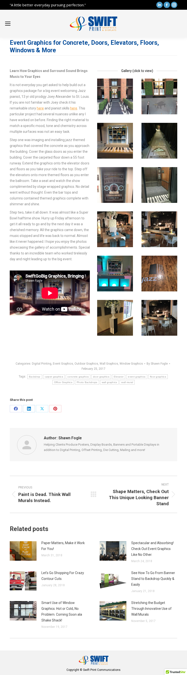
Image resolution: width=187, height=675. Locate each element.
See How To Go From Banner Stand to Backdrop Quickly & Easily (153, 578)
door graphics (101, 376)
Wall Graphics (109, 363)
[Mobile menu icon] (8, 24)
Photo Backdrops (87, 382)
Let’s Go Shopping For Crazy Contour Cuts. (62, 576)
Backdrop (34, 376)
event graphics (136, 376)
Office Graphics (63, 382)
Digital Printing (41, 363)
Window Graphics (131, 363)
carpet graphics (54, 376)
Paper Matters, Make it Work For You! (63, 546)
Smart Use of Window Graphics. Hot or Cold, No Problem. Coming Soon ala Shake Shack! (61, 611)
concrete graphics (78, 376)
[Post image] (23, 551)
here (40, 108)
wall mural (127, 382)
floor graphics (158, 376)
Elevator (118, 376)
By (157, 363)
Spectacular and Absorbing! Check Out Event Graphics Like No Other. (152, 549)
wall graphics (109, 382)
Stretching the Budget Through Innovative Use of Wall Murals (151, 608)
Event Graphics (63, 363)
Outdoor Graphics (86, 363)
